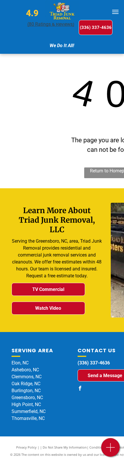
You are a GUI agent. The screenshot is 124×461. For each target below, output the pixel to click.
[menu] (115, 12)
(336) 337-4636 (94, 363)
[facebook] (80, 388)
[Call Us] (110, 450)
